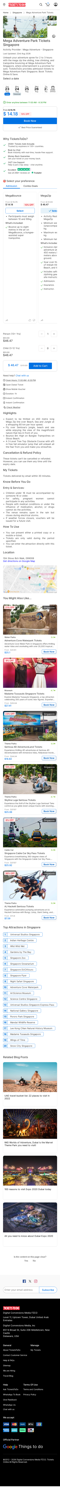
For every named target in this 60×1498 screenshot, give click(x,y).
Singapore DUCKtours (21, 970)
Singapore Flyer (18, 975)
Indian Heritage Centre (22, 940)
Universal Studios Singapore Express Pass (32, 1005)
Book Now (30, 120)
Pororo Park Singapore (22, 1016)
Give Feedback (10, 1399)
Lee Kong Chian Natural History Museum (31, 1028)
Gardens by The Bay (20, 952)
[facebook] (24, 1281)
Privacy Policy (29, 1394)
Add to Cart (40, 365)
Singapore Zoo (18, 958)
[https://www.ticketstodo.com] (17, 6)
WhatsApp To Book (12, 1394)
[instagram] (36, 1281)
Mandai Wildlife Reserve (22, 1022)
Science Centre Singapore (23, 999)
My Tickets (36, 1350)
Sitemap (7, 1365)
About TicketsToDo (11, 1350)
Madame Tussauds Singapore (25, 1034)
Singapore (17, 12)
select (20, 210)
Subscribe (48, 1289)
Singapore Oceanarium (22, 964)
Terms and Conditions (33, 1389)
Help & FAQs (8, 1360)
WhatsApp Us (9, 1405)
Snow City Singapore (21, 1046)
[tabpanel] (25, 27)
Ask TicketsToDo (10, 1389)
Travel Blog (8, 1376)
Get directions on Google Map (19, 561)
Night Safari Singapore (22, 981)
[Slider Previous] (5, 27)
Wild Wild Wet (17, 946)
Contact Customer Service (15, 1355)
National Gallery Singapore (24, 1011)
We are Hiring (9, 1370)
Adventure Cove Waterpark (24, 987)
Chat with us (22, 375)
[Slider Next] (45, 27)
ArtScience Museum (20, 993)
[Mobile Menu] (55, 4)
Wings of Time (17, 1040)
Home (6, 12)
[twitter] (30, 1281)
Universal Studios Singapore (25, 934)
